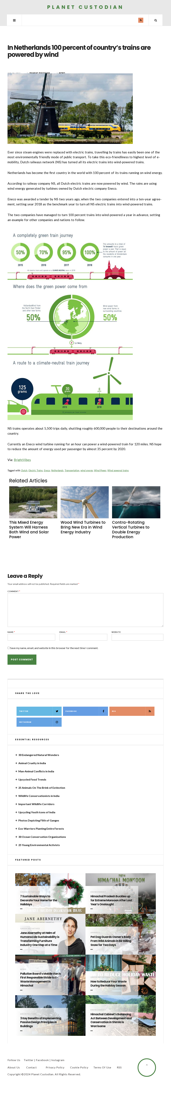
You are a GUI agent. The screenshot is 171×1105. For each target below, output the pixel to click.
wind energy (86, 470)
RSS (114, 711)
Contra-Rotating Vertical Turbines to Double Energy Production (130, 530)
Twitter (23, 711)
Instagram (25, 722)
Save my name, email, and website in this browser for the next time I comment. (54, 647)
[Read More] (22, 908)
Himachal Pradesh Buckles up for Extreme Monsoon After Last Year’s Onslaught (111, 900)
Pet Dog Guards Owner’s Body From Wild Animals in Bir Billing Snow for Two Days (111, 941)
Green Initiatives (30, 892)
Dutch (24, 470)
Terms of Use (102, 1067)
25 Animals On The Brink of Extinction (41, 787)
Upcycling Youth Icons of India (36, 812)
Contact (31, 1067)
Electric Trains (36, 470)
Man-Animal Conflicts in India (36, 771)
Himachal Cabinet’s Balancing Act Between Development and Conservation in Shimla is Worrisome (111, 1020)
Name (11, 632)
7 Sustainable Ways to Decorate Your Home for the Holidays (38, 900)
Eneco (47, 470)
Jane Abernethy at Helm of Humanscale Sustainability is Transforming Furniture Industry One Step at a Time (39, 939)
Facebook (71, 711)
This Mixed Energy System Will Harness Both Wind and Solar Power (29, 530)
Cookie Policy (79, 1067)
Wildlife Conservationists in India (38, 795)
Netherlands (57, 470)
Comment (14, 591)
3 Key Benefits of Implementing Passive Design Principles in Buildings (40, 1022)
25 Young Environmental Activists (39, 845)
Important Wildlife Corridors (36, 804)
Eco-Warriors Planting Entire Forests (41, 828)
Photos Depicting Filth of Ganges (38, 820)
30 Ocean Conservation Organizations (42, 836)
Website (116, 632)
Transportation (72, 470)
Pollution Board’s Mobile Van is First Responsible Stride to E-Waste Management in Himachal (40, 980)
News (23, 969)
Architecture (28, 1014)
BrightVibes (22, 460)
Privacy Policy (55, 1067)
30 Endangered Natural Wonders (38, 754)
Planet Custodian (85, 7)
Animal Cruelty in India (32, 763)
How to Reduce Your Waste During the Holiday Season (108, 984)
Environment (98, 892)
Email (63, 632)
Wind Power (100, 470)
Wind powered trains (118, 470)
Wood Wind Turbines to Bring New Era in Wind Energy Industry (83, 527)
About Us (14, 1067)
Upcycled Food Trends (32, 779)
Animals (95, 932)
